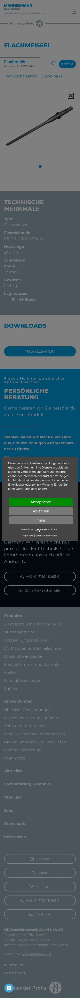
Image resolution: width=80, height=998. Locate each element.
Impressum (28, 535)
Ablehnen (41, 511)
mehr (41, 520)
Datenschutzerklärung (46, 535)
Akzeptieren (41, 502)
